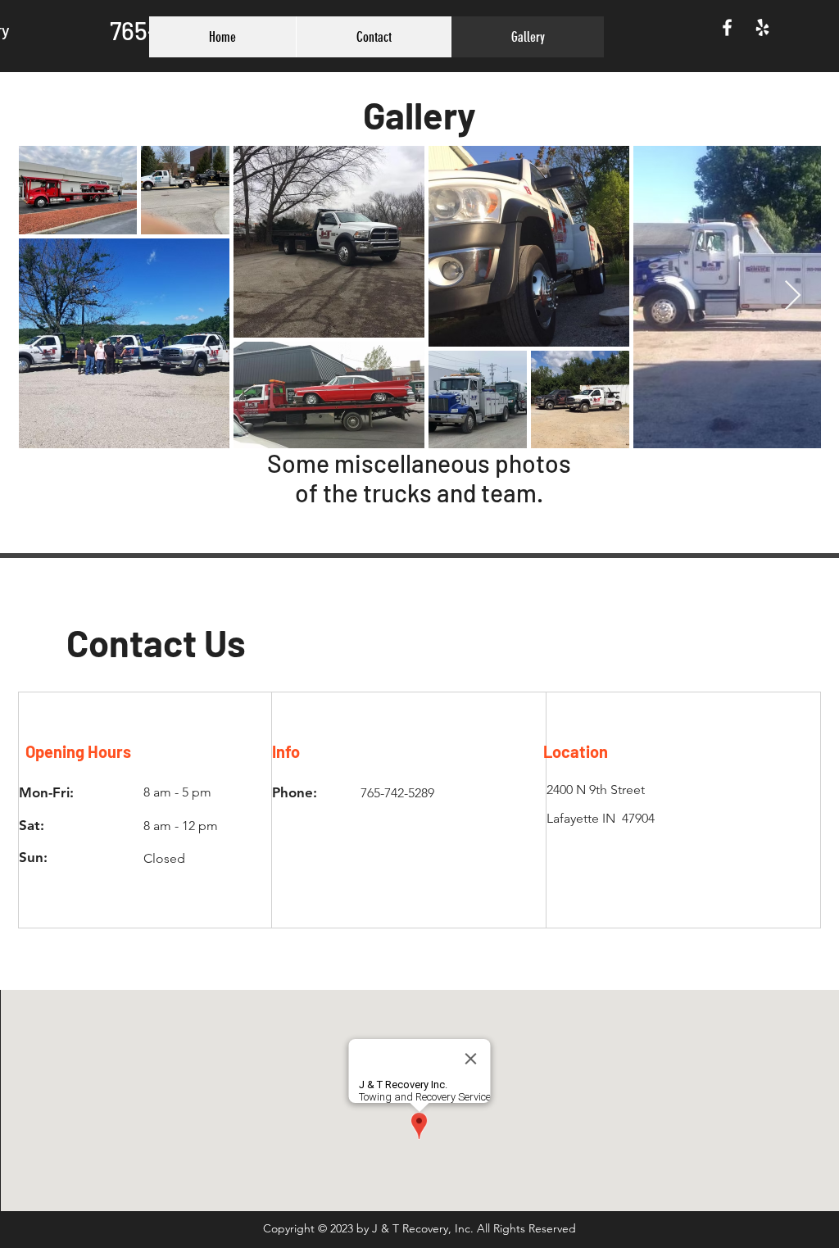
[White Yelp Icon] (762, 27)
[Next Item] (792, 296)
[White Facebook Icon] (727, 27)
